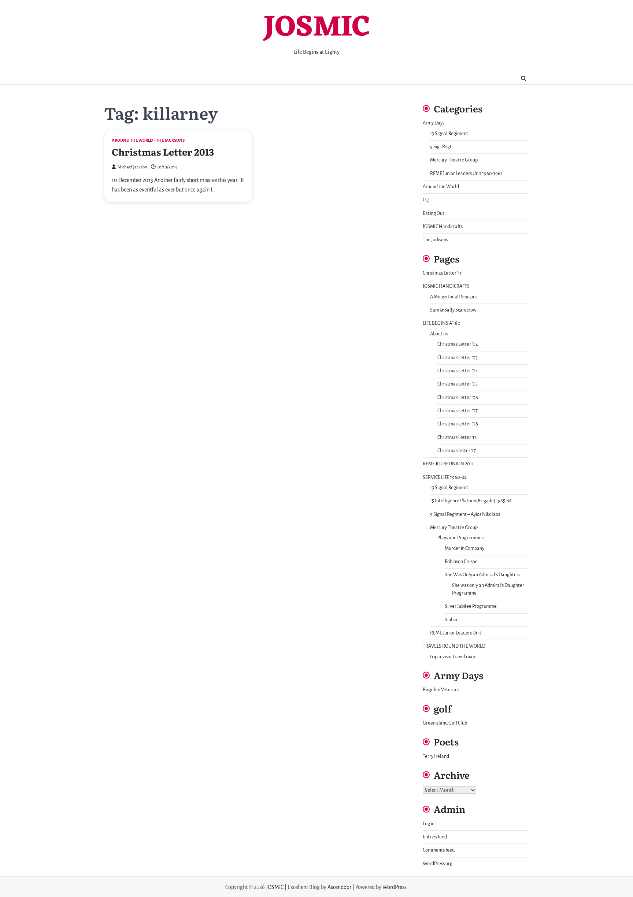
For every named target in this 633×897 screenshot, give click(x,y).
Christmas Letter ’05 (457, 384)
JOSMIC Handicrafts (443, 226)
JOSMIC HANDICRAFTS (446, 286)
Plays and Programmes (460, 537)
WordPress (394, 887)
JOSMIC (316, 28)
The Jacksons (170, 140)
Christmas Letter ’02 (457, 344)
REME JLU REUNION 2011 (448, 463)
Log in (428, 823)
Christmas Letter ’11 (442, 273)
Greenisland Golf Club (445, 723)
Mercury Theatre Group (454, 160)
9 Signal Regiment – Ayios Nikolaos (465, 514)
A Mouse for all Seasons (453, 296)
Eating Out (433, 213)
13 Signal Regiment (449, 133)
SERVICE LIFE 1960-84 (445, 477)
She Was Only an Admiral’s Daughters (482, 574)
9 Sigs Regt (441, 146)
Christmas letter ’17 (456, 450)
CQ (426, 199)
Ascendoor (339, 887)
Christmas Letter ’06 (457, 397)
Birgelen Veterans (441, 689)
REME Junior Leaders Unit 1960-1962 (466, 173)
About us (439, 333)
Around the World (132, 140)
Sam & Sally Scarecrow (453, 310)
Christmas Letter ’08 (457, 424)
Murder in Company (464, 548)
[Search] (523, 78)
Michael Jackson (132, 167)
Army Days (433, 123)
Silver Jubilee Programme (471, 606)
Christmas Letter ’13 (457, 437)
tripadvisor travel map (452, 656)
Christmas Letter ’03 (457, 357)
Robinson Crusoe (461, 561)
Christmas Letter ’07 (457, 410)
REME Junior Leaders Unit (455, 633)
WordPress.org (437, 863)
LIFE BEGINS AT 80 (441, 323)
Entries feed (435, 837)
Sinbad (452, 619)
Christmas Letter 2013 (163, 152)
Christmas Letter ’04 (457, 370)
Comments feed (439, 850)
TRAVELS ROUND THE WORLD (454, 646)
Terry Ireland (436, 756)
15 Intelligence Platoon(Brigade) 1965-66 (471, 500)
